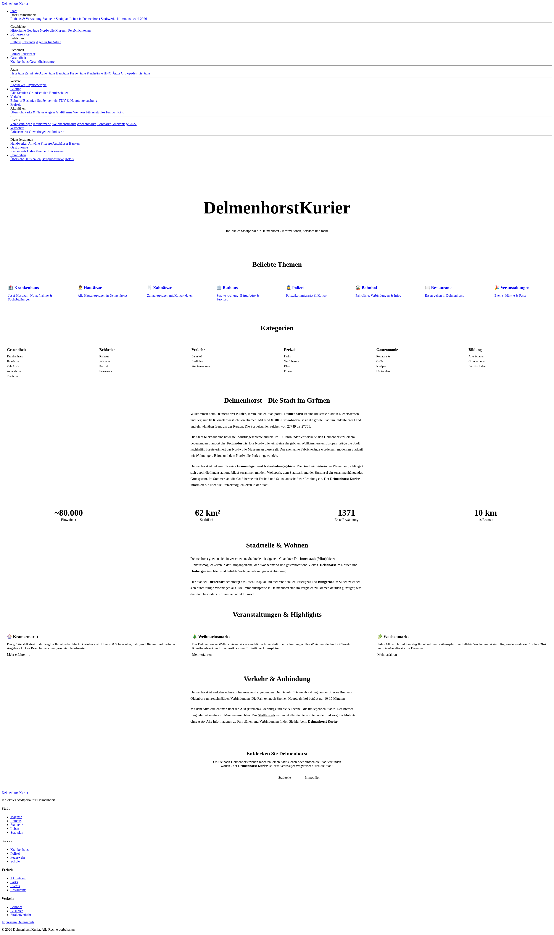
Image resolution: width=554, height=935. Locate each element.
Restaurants (18, 151)
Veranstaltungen (21, 124)
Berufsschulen (59, 93)
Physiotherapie (36, 85)
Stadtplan (62, 19)
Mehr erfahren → (19, 654)
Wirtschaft (17, 128)
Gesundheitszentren (42, 61)
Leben (14, 828)
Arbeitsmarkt (19, 132)
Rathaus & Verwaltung (26, 19)
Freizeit (15, 104)
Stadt (13, 11)
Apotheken (18, 85)
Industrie (58, 132)
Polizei (15, 54)
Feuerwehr (28, 54)
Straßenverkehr (47, 100)
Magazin (16, 817)
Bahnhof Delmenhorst (297, 692)
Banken (74, 143)
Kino (120, 112)
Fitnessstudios (95, 112)
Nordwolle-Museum (246, 449)
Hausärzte (17, 73)
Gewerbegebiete (40, 132)
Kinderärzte (95, 73)
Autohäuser (60, 143)
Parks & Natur (34, 112)
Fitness (288, 371)
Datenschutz (26, 922)
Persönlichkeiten (79, 30)
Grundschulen (38, 93)
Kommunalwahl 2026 (132, 19)
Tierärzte (144, 73)
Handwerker (18, 143)
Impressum (9, 922)
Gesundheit (18, 58)
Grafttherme (64, 112)
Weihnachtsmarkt (64, 124)
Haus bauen (32, 159)
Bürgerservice (19, 34)
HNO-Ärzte (112, 73)
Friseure (46, 143)
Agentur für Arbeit (48, 42)
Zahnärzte (32, 73)
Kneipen (41, 151)
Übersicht (17, 112)
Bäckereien (56, 151)
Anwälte (34, 143)
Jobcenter (28, 42)
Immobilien (18, 155)
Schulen (15, 861)
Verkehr (15, 97)
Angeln (50, 112)
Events (15, 886)
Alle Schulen (19, 93)
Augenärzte (47, 73)
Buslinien (29, 100)
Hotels (69, 159)
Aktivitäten (18, 878)
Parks (287, 356)
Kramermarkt (42, 124)
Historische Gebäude (24, 30)
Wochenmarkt (86, 124)
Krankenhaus (19, 61)
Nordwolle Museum (53, 30)
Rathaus (15, 42)
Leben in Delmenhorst (84, 19)
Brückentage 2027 (124, 124)
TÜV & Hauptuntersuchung (78, 100)
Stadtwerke (108, 19)
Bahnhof (16, 100)
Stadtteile (48, 19)
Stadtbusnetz (266, 715)
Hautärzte (62, 73)
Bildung (15, 89)
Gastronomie (19, 147)
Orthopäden (129, 73)
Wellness (79, 112)
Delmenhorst (15, 3)
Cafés (31, 151)
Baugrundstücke (53, 159)
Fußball (111, 112)
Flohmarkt (104, 124)
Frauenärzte (78, 73)
